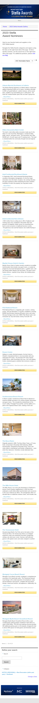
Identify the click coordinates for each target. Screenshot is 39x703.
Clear (35, 676)
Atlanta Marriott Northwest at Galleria (15, 85)
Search (6, 662)
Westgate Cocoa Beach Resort (13, 574)
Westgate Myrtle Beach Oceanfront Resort (17, 619)
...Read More (6, 96)
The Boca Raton (8, 441)
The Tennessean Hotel (10, 530)
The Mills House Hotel (10, 485)
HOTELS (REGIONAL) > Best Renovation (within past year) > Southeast (18, 673)
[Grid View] (36, 60)
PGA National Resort (9, 308)
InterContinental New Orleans (12, 219)
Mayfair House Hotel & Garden (13, 263)
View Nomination (19, 103)
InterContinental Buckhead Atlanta (14, 174)
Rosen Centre (7, 352)
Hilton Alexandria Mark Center (13, 130)
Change (30, 676)
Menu (19, 20)
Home (5, 26)
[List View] (34, 60)
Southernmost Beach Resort (12, 396)
